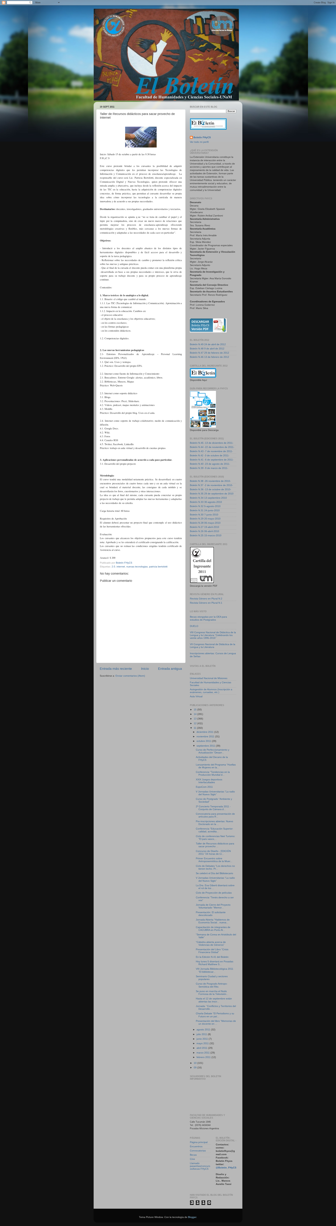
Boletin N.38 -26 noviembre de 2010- (210, 481)
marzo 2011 (203, 1052)
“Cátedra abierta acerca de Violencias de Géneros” (211, 943)
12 (195, 723)
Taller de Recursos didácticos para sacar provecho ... (215, 845)
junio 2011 (203, 1039)
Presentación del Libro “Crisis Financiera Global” (212, 951)
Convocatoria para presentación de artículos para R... (215, 815)
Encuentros (196, 1146)
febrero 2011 (204, 1057)
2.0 (113, 566)
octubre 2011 (204, 741)
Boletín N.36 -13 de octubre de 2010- (210, 489)
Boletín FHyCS (202, 137)
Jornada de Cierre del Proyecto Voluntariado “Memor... (213, 906)
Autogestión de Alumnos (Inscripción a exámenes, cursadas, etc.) (211, 691)
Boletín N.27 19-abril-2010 (204, 527)
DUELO (194, 626)
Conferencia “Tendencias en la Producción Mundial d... (213, 773)
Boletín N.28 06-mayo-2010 (205, 523)
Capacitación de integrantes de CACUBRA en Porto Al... (213, 928)
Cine (192, 1159)
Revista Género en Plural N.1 (206, 603)
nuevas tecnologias (137, 566)
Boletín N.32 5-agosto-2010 (205, 506)
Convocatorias (198, 1150)
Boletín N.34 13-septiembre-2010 (208, 498)
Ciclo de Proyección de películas (214, 892)
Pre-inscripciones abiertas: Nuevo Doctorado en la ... (214, 822)
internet (121, 566)
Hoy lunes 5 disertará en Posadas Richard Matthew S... (214, 963)
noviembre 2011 (206, 736)
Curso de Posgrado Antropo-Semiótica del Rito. (211, 985)
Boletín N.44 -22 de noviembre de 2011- (212, 447)
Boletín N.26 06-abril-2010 (204, 531)
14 (195, 714)
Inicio (145, 668)
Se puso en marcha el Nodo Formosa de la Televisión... (212, 992)
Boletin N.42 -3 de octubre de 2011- (209, 455)
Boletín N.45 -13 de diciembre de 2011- (211, 443)
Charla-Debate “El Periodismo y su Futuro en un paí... (215, 1015)
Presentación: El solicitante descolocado (211, 913)
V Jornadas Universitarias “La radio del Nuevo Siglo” (215, 793)
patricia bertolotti (158, 566)
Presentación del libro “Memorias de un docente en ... (216, 1022)
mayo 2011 (203, 1043)
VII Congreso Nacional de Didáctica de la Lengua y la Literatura (212, 645)
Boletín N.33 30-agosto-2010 (206, 502)
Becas (193, 1155)
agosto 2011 (204, 1029)
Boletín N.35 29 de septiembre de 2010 (211, 493)
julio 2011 (202, 1034)
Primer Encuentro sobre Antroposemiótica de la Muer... (214, 860)
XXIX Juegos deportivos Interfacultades (209, 781)
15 (195, 709)
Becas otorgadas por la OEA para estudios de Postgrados (208, 618)
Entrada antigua (170, 668)
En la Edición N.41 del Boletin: (212, 957)
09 (195, 1067)
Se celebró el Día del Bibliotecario (214, 873)
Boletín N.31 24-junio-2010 (205, 510)
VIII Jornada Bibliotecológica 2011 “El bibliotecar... (214, 970)
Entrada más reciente (116, 668)
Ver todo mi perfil (199, 142)
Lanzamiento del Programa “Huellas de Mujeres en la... (216, 766)
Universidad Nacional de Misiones (208, 678)
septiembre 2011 (206, 745)
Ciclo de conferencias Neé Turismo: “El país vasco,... (215, 837)
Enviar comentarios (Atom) (130, 676)
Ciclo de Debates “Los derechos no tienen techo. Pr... (215, 867)
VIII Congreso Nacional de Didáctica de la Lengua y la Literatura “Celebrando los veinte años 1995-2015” (213, 635)
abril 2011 (202, 1048)
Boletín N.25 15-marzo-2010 (205, 535)
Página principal (199, 1142)
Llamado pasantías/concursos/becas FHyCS (200, 1166)
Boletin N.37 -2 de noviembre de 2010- (211, 485)
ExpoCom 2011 (204, 787)
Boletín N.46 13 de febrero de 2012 (209, 357)
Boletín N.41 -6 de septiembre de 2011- (212, 459)
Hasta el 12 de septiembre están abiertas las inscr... (214, 1000)
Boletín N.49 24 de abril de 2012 (208, 344)
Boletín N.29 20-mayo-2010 (205, 518)
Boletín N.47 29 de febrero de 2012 (209, 353)
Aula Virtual (196, 696)
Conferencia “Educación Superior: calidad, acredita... (214, 830)
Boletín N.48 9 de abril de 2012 (207, 348)
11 (195, 728)
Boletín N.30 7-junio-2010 (204, 514)
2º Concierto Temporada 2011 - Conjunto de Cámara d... (213, 808)
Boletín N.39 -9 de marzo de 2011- (209, 468)
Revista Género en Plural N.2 (206, 598)
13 (195, 718)
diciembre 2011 (205, 732)
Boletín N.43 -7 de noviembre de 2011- (211, 451)
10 (195, 1063)
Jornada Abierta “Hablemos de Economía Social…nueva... (213, 921)
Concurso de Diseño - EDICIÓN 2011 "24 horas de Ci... (213, 852)
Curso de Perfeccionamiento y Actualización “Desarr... (212, 751)
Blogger (192, 1217)
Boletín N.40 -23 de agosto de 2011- (210, 464)
